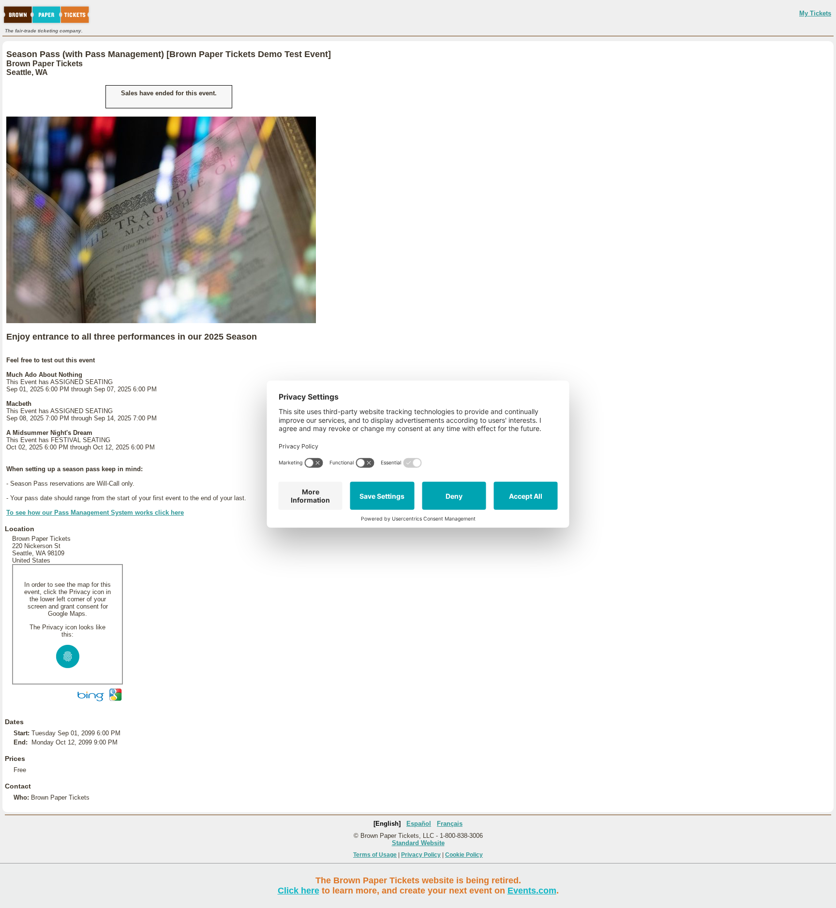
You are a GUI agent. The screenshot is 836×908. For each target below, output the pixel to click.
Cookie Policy (464, 854)
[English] (387, 823)
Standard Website (418, 843)
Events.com (532, 890)
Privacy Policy (421, 854)
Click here (298, 890)
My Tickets (815, 13)
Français (450, 823)
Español (418, 823)
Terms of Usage (375, 854)
